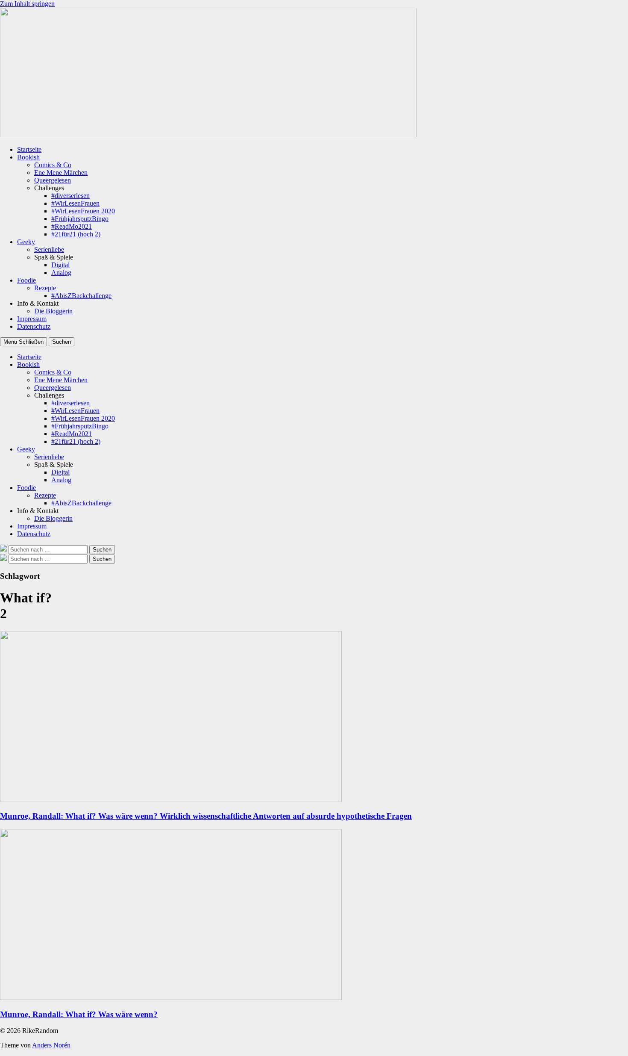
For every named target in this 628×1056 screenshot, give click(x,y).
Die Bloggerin (53, 311)
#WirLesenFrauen (75, 203)
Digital (60, 264)
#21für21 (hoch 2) (75, 234)
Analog (61, 272)
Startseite (29, 149)
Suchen (61, 342)
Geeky (26, 241)
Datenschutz (33, 326)
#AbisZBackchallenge (81, 295)
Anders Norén (51, 1045)
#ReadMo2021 (71, 226)
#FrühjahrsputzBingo (80, 218)
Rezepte (45, 288)
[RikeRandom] (208, 135)
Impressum (32, 318)
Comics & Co (52, 164)
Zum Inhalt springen (27, 3)
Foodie (26, 280)
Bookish (28, 157)
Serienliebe (49, 249)
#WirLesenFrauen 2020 (83, 211)
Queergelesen (52, 180)
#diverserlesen (70, 195)
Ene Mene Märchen (61, 172)
